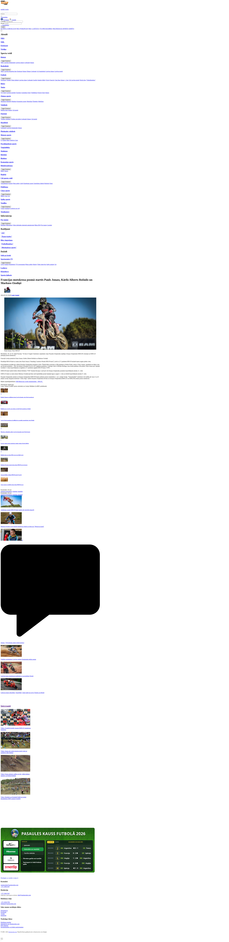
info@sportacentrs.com (24, 895)
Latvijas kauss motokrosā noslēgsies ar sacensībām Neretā (17, 676)
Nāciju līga (83, 80)
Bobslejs (9, 101)
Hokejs (35, 264)
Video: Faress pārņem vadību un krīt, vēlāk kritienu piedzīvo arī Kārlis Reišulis (15, 774)
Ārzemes (18, 92)
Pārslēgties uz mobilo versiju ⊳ (9, 878)
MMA (2, 196)
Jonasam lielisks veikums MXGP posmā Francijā (11, 474)
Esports (10, 183)
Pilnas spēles (28, 264)
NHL (29, 28)
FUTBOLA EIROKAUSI (8, 28)
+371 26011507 (5, 886)
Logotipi (49, 225)
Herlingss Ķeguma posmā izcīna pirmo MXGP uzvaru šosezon (14, 464)
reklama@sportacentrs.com (8, 903)
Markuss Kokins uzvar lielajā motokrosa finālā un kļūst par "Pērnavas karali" (22, 526)
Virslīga (8, 80)
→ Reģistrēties (5, 25)
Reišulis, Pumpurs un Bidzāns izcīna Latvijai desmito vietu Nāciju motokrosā (17, 397)
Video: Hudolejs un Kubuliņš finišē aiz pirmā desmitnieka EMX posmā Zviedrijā (13, 798)
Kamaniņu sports (21, 101)
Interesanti (6, 706)
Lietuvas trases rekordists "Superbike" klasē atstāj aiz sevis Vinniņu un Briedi (22, 692)
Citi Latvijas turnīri (74, 80)
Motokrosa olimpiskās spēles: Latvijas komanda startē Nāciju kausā (15, 431)
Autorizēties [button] (4, 17)
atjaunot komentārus (6, 491)
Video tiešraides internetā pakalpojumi (23, 225)
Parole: (3, 23)
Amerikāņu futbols (38, 183)
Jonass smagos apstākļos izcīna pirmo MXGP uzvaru (12, 484)
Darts (51, 183)
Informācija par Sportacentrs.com (10, 924)
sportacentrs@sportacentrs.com (9, 885)
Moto (8, 140)
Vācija (47, 80)
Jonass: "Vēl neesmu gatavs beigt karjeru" (12, 642)
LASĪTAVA (35, 28)
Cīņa (6, 196)
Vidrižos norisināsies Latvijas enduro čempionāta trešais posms (18, 659)
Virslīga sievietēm (16, 119)
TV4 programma (20, 264)
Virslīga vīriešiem (6, 119)
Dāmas (29, 71)
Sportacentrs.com (12, 932)
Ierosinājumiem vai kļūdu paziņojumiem (12, 927)
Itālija (43, 80)
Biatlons (14, 101)
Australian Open (26, 92)
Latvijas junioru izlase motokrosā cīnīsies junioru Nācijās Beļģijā (15, 443)
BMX (2, 171)
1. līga (66, 80)
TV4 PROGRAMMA (45, 28)
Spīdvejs (12, 140)
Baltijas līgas (4, 110)
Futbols (6, 264)
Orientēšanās (4, 183)
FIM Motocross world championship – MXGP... (29, 381)
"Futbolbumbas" (91, 80)
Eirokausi (19, 71)
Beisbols (46, 183)
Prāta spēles (16, 183)
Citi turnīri (15, 110)
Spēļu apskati (50, 264)
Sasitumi (7, 208)
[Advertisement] (16, 813)
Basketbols (12, 264)
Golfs (21, 183)
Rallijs (4, 140)
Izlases (32, 62)
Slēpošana (29, 101)
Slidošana (41, 101)
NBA (17, 28)
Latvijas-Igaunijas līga (10, 71)
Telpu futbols (15, 80)
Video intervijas (41, 264)
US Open (3, 92)
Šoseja (6, 171)
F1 (1, 140)
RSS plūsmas (4, 925)
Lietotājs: (3, 21)
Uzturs (2, 208)
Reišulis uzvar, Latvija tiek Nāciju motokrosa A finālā (16, 408)
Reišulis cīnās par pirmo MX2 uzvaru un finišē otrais (12, 455)
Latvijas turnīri (58, 71)
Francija (52, 80)
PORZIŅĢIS (24, 28)
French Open (41, 92)
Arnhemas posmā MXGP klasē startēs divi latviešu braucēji (17, 510)
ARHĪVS (71, 28)
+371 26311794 (5, 902)
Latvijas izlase (23, 80)
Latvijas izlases (20, 62)
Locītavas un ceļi (15, 208)
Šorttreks (35, 101)
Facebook (6, 20)
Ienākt (3, 27)
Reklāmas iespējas (6, 922)
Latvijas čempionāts (9, 62)
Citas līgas (57, 80)
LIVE (2, 264)
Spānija (40, 80)
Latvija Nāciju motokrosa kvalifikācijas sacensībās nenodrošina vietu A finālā (17, 420)
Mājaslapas (9, 225)
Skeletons (3, 101)
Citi (9, 196)
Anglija (35, 80)
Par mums (44, 225)
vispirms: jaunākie (17, 491)
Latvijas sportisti (11, 92)
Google (13, 20)
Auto (16, 140)
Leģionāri (27, 62)
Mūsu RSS (38, 225)
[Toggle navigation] (1, 30)
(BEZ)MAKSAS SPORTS (60, 28)
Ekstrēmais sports (28, 183)
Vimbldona (34, 92)
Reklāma (3, 225)
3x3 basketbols (41, 71)
